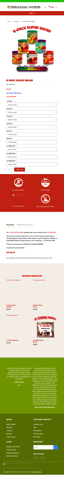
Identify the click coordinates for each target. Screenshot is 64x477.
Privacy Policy (11, 450)
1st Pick (10, 101)
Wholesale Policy (12, 456)
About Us (9, 427)
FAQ (34, 427)
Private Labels (38, 434)
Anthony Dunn (19, 382)
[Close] (61, 2)
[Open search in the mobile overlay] (56, 7)
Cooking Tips (38, 424)
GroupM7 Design (37, 472)
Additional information (25, 225)
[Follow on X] (38, 458)
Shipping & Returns (13, 453)
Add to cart (19, 169)
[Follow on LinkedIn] (44, 458)
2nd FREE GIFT (11, 153)
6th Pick (10, 138)
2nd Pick (10, 109)
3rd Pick (10, 116)
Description (10, 225)
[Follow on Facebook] (34, 458)
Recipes (9, 434)
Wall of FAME (10, 424)
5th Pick (10, 131)
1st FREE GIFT (11, 146)
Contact (9, 431)
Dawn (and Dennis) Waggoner (45, 407)
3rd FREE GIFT (11, 161)
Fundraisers (37, 431)
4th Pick (10, 123)
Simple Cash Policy (13, 447)
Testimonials (10, 437)
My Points (36, 437)
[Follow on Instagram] (41, 458)
